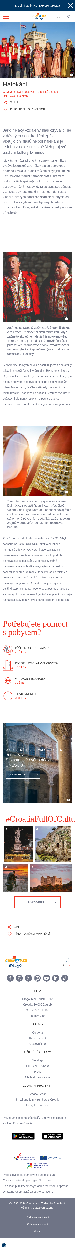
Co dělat (37, 1044)
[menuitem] (23, 1147)
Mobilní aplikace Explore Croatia (37, 6)
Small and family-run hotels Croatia (37, 1111)
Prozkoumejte (17, 786)
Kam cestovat (37, 1049)
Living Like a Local (37, 1116)
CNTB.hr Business (37, 1077)
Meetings (37, 1072)
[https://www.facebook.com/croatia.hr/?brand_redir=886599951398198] (10, 989)
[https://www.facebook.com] (46, 989)
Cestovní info (37, 1055)
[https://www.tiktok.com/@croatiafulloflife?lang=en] (64, 989)
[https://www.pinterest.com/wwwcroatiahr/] (37, 989)
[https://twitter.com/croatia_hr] (28, 989)
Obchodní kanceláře (37, 1088)
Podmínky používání (37, 1228)
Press (37, 1083)
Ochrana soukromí (37, 1235)
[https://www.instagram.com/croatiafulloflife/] (19, 989)
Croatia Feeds (37, 1105)
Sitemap (37, 1242)
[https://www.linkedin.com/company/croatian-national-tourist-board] (55, 989)
